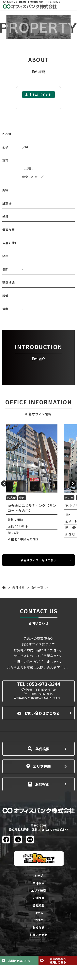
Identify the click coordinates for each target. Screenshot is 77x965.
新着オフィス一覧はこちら (38, 560)
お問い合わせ (38, 935)
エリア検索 (42, 766)
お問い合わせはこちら (42, 713)
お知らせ (38, 927)
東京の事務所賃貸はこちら (58, 960)
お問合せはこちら (19, 961)
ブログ (38, 920)
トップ (38, 876)
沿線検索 (42, 784)
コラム (38, 913)
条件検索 (18, 587)
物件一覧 (37, 587)
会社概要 (38, 905)
